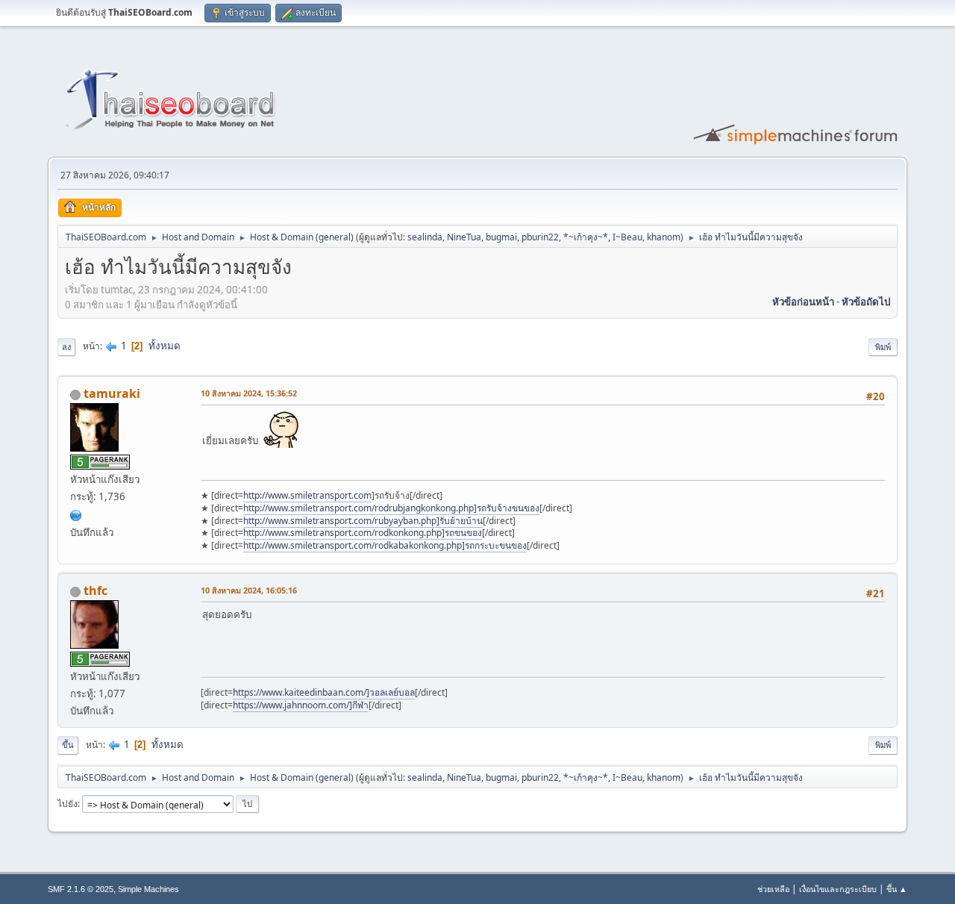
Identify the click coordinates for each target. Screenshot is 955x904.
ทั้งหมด (164, 345)
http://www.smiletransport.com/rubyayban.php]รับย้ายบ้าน (363, 520)
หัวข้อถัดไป (866, 301)
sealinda (424, 237)
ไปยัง (67, 803)
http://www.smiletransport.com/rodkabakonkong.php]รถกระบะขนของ (385, 545)
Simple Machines (148, 889)
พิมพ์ (883, 346)
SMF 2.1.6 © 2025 (80, 889)
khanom (663, 237)
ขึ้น (68, 744)
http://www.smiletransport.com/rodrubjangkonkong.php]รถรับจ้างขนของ (391, 508)
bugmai (501, 237)
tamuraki (112, 393)
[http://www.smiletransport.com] (76, 513)
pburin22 (540, 237)
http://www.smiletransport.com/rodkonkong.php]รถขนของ (362, 532)
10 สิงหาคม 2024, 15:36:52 (249, 393)
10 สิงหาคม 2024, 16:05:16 (249, 590)
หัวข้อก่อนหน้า (803, 301)
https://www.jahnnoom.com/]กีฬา (301, 705)
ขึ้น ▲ (896, 888)
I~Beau (627, 237)
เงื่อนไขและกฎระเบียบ (838, 888)
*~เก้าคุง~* (585, 237)
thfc (95, 590)
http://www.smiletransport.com (307, 495)
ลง (66, 346)
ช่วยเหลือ (773, 888)
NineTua (464, 237)
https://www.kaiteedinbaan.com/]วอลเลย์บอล (324, 692)
